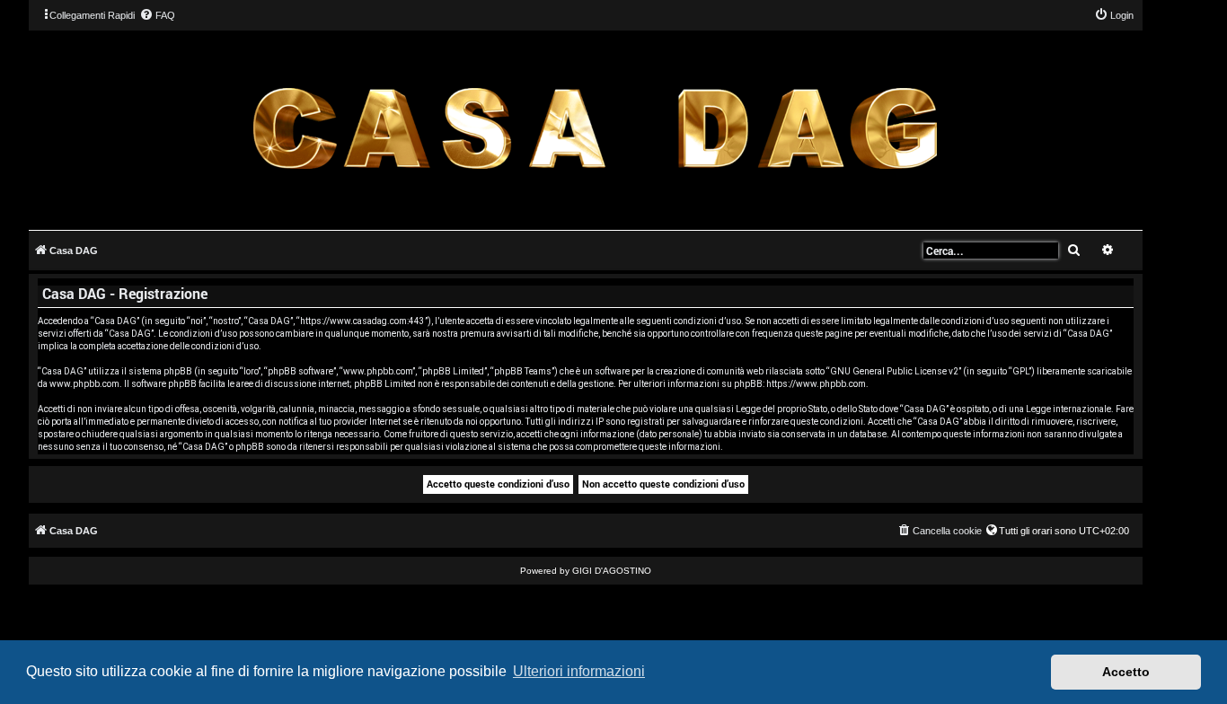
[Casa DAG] (595, 128)
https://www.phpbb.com (816, 384)
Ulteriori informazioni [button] (579, 671)
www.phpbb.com (84, 384)
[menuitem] (157, 15)
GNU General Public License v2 (894, 371)
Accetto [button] (1126, 671)
